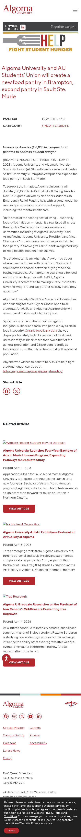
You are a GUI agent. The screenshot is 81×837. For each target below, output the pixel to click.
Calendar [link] (9, 743)
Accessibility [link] (38, 743)
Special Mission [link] (14, 728)
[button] (13, 704)
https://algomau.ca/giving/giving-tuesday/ (33, 371)
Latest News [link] (11, 750)
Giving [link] (7, 758)
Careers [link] (35, 728)
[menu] (6, 716)
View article (19, 508)
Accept (11, 830)
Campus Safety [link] (13, 735)
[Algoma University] (18, 9)
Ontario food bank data (41, 330)
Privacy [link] (34, 735)
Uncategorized (55, 126)
